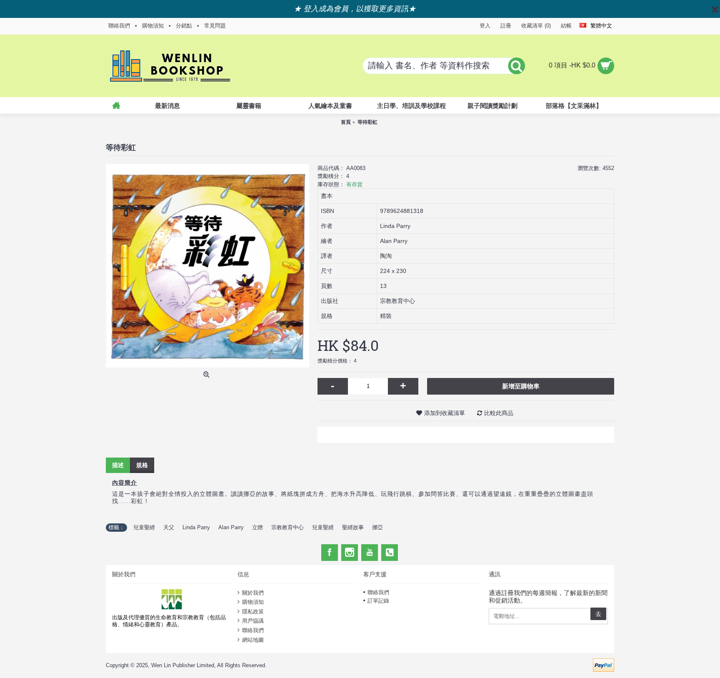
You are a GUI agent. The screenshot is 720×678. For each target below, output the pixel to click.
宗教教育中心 (287, 527)
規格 (142, 465)
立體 (257, 527)
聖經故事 (353, 527)
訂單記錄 (378, 601)
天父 (168, 527)
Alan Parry (231, 527)
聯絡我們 (253, 630)
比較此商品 (498, 413)
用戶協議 (253, 621)
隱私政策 (253, 611)
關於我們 (253, 592)
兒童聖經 (144, 527)
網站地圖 (253, 639)
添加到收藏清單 (444, 413)
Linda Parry (196, 527)
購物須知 (253, 602)
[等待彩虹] (207, 266)
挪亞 (377, 527)
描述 (118, 465)
